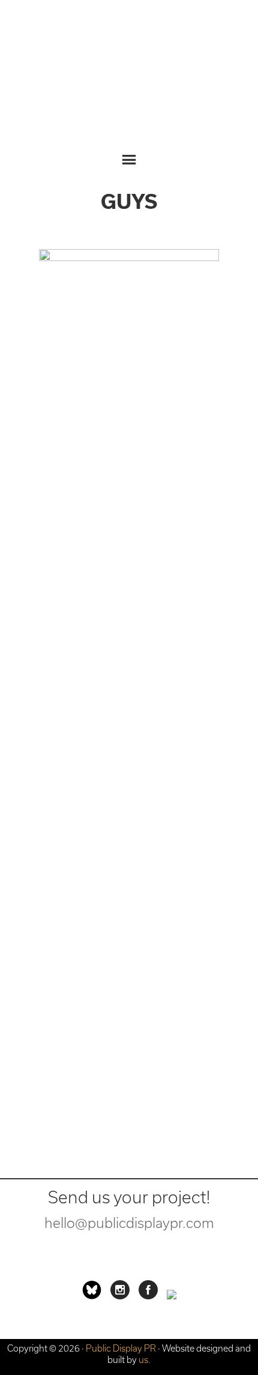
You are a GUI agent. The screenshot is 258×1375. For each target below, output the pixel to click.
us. (145, 1360)
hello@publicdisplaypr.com (129, 1222)
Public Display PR (129, 75)
